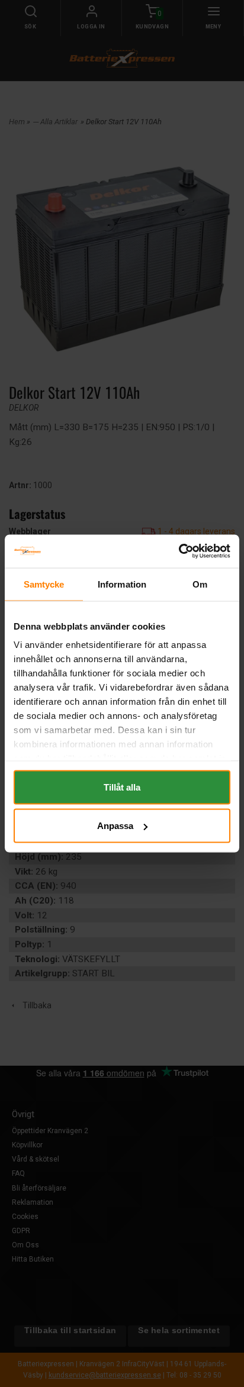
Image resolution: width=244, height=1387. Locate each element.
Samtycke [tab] (44, 584)
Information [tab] (122, 584)
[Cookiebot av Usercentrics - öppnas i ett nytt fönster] (178, 551)
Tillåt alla (122, 787)
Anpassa (115, 826)
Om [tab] (199, 584)
